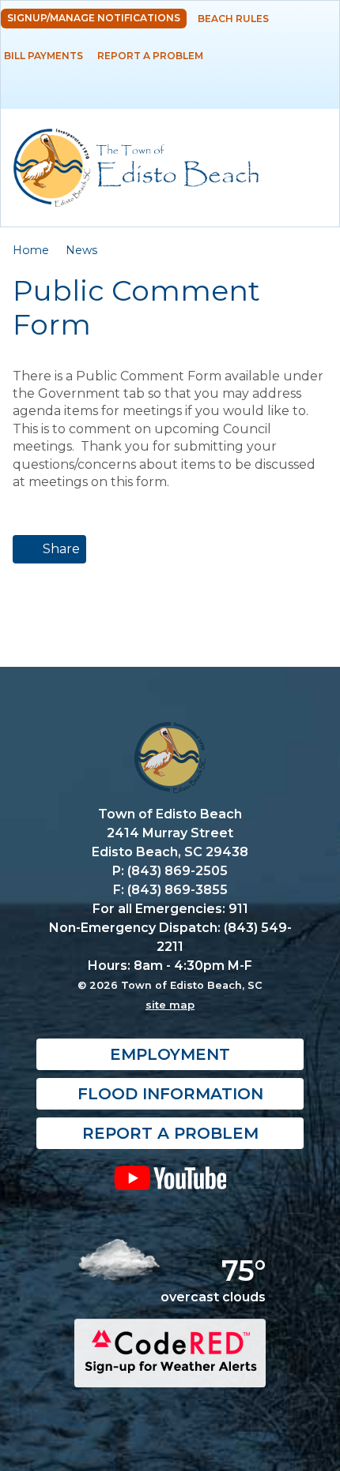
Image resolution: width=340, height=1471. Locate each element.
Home (31, 250)
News (81, 250)
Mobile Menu (312, 96)
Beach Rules (233, 18)
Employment (170, 1054)
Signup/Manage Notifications (93, 18)
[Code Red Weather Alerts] (170, 1372)
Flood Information (170, 1093)
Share (60, 548)
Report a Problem (150, 56)
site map (170, 1004)
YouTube (170, 1177)
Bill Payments (43, 56)
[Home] (136, 168)
